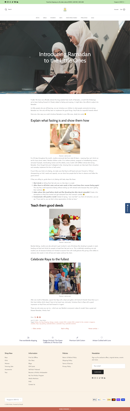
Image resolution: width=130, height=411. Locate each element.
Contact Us (32, 384)
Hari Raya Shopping (44, 322)
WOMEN (53, 18)
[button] (65, 409)
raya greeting (42, 324)
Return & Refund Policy (70, 357)
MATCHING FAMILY (71, 18)
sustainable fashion (51, 324)
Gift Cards (32, 366)
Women (7, 363)
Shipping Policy (67, 360)
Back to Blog (65, 329)
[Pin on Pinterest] (40, 317)
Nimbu (10, 404)
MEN (60, 18)
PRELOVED (84, 18)
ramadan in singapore (89, 322)
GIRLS (45, 18)
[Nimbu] (65, 9)
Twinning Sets (9, 366)
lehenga (51, 322)
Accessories (8, 369)
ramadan (56, 322)
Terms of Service (68, 363)
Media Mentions (33, 378)
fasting (36, 322)
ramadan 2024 (62, 322)
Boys (6, 357)
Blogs (30, 363)
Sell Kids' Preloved (34, 369)
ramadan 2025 (70, 322)
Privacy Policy (67, 366)
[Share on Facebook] (37, 317)
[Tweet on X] (35, 317)
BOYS (37, 18)
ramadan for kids (79, 322)
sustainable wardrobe (70, 324)
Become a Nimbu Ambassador (38, 372)
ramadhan (33, 324)
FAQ (30, 381)
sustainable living (60, 324)
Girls (6, 360)
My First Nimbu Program (36, 375)
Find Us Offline (33, 357)
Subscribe (97, 372)
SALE (92, 18)
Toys (6, 372)
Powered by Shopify (18, 404)
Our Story (31, 360)
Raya (37, 324)
